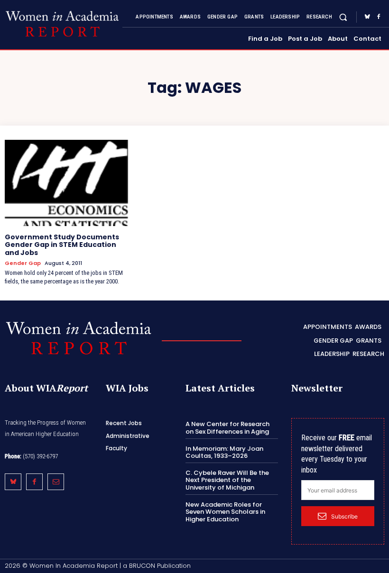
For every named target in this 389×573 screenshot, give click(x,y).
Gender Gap (23, 263)
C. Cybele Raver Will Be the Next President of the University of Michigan (227, 480)
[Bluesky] (367, 17)
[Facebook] (378, 17)
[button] (343, 17)
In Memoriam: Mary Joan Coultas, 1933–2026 (224, 452)
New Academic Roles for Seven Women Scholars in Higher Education (225, 512)
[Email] (55, 481)
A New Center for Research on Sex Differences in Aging (227, 427)
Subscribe (344, 516)
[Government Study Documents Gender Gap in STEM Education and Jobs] (66, 183)
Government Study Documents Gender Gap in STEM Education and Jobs (62, 245)
